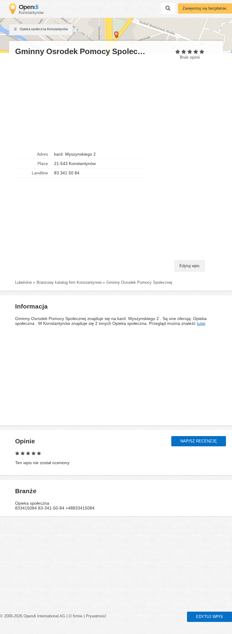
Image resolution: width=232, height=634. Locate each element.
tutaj (201, 323)
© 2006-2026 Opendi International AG (32, 616)
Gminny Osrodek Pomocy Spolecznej (139, 282)
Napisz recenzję (198, 441)
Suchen (168, 8)
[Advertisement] (85, 103)
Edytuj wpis (189, 266)
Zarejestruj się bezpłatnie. (204, 8)
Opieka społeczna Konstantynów (43, 29)
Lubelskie (23, 282)
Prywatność (96, 616)
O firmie (75, 616)
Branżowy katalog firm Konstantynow (69, 282)
